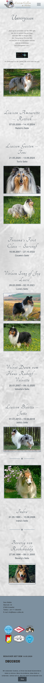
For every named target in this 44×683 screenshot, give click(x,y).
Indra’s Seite (22, 520)
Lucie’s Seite (22, 288)
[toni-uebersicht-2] (22, 180)
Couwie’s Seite (22, 255)
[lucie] (22, 307)
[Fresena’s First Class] (22, 210)
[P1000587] (22, 337)
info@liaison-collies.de (15, 612)
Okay (22, 679)
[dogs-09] (22, 83)
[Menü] (38, 4)
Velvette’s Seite (22, 389)
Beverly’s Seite (22, 558)
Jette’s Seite (22, 422)
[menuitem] (38, 4)
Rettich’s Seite (22, 128)
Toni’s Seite (22, 161)
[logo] (18, 4)
